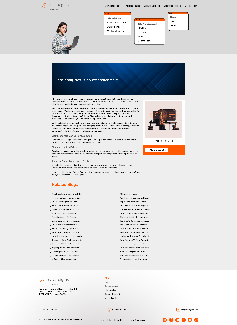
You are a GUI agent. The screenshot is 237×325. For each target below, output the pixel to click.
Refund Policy (120, 320)
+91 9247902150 (50, 309)
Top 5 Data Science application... (134, 221)
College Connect (152, 5)
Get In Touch (191, 5)
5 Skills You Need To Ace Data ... (66, 255)
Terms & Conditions (137, 320)
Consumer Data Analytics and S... (67, 240)
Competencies (112, 5)
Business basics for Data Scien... (134, 259)
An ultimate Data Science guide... (134, 205)
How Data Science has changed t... (67, 236)
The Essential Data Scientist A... (134, 255)
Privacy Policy (106, 320)
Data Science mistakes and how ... (135, 247)
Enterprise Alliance (172, 5)
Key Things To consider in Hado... (134, 198)
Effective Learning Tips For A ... (65, 228)
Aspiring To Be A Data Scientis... (66, 247)
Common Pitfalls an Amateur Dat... (67, 244)
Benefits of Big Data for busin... (133, 251)
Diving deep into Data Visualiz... (66, 221)
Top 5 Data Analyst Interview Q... (134, 201)
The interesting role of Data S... (66, 201)
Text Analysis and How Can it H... (134, 232)
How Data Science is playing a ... (66, 232)
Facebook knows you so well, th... (67, 194)
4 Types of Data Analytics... (64, 259)
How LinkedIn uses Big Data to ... (66, 198)
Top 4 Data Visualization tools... (66, 209)
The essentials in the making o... (134, 217)
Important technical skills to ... (65, 213)
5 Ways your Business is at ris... (66, 251)
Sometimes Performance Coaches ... (136, 209)
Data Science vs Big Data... (64, 217)
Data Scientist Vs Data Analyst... (134, 240)
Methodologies (133, 5)
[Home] (54, 6)
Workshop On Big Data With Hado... (136, 244)
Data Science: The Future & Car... (134, 228)
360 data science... (128, 194)
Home (107, 282)
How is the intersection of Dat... (66, 205)
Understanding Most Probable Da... (135, 236)
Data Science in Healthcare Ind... (134, 213)
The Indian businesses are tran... (66, 224)
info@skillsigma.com (189, 309)
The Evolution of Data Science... (134, 224)
